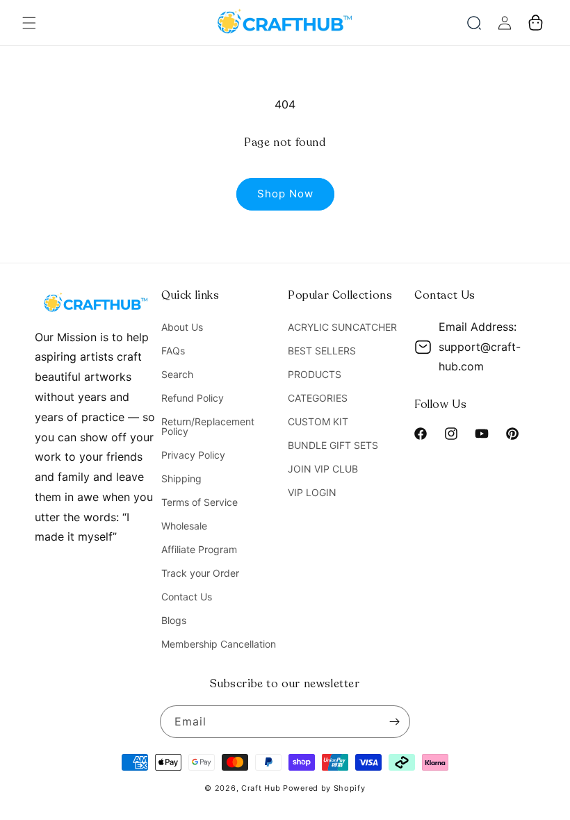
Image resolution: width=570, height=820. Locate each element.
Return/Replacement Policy (207, 426)
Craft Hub (260, 788)
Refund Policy (192, 398)
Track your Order (200, 573)
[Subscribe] (394, 721)
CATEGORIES (318, 398)
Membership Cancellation (218, 644)
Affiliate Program (199, 549)
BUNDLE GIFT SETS (333, 445)
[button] (29, 23)
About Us (182, 327)
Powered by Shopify (324, 788)
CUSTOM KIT (318, 421)
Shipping (181, 478)
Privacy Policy (193, 455)
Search (177, 374)
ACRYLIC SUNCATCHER (342, 327)
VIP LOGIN (312, 492)
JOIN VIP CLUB (323, 469)
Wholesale (184, 526)
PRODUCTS (314, 374)
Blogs (173, 620)
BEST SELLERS (322, 350)
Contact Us (186, 596)
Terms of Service (199, 502)
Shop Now (285, 193)
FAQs (173, 350)
